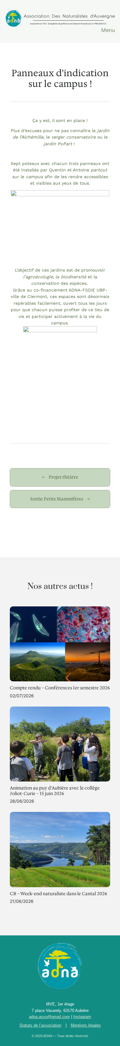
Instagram (82, 1017)
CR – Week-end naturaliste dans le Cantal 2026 (58, 893)
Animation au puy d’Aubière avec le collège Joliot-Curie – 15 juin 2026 (55, 790)
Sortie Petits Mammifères (56, 499)
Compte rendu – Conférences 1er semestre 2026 (60, 688)
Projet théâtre (63, 477)
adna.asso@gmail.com (49, 1017)
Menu (108, 30)
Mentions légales (86, 1025)
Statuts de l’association (40, 1025)
